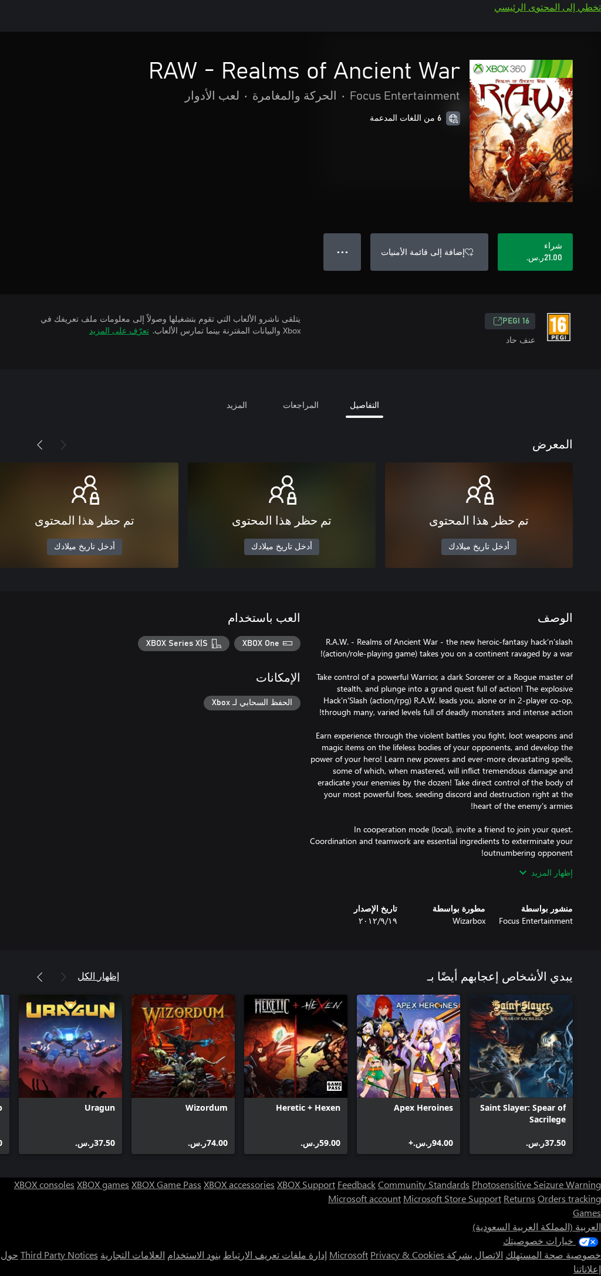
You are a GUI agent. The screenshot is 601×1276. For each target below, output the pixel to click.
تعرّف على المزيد (119, 330)
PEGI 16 (515, 321)
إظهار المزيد (552, 872)
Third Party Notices (59, 1254)
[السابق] (63, 445)
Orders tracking (569, 1198)
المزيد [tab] (237, 404)
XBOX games (103, 1184)
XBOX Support (306, 1184)
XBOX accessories (239, 1184)
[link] (521, 1074)
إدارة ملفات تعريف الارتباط (275, 1254)
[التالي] (40, 445)
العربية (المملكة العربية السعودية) (536, 1226)
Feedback (356, 1184)
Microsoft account (364, 1198)
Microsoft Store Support (452, 1198)
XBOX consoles (44, 1184)
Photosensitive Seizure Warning (536, 1184)
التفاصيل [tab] (364, 404)
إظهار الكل (98, 975)
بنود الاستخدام (194, 1254)
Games (587, 1212)
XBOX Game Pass (166, 1184)
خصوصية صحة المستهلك (553, 1254)
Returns (519, 1198)
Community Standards (424, 1184)
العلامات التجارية (132, 1254)
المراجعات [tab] (301, 404)
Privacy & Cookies (407, 1254)
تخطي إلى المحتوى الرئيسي (547, 7)
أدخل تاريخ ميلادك (478, 547)
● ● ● (342, 252)
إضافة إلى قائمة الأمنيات (423, 251)
